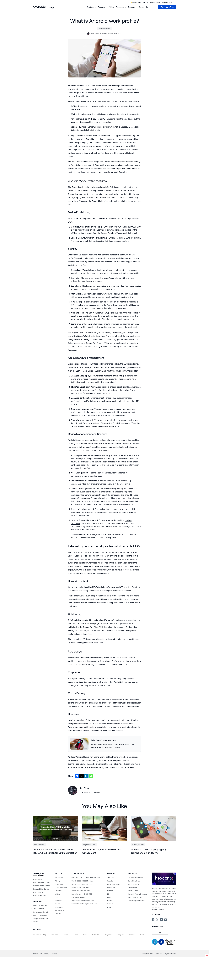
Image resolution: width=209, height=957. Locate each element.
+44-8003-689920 (82, 881)
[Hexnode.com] (39, 7)
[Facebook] (77, 776)
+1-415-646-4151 (78, 897)
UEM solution (73, 556)
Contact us (111, 887)
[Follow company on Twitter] (157, 919)
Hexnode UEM (37, 879)
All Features (59, 878)
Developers (59, 907)
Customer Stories (61, 887)
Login (160, 932)
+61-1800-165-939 (82, 884)
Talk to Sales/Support (135, 878)
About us (110, 878)
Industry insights (138, 845)
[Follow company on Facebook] (153, 919)
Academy (58, 900)
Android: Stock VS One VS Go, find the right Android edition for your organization (55, 851)
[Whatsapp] (91, 776)
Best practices (39, 845)
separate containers (115, 139)
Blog (108, 894)
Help (56, 897)
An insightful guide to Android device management (101, 851)
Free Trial (58, 914)
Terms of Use (37, 953)
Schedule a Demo (134, 881)
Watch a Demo (133, 884)
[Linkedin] (86, 776)
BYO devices (103, 149)
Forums (57, 904)
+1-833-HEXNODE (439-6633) (86, 878)
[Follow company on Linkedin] (161, 919)
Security (110, 881)
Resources (58, 891)
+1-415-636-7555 (82, 894)
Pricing (111, 7)
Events (109, 900)
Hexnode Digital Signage (41, 889)
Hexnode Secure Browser (41, 886)
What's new (136, 2)
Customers (59, 884)
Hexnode (87, 556)
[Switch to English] (207, 955)
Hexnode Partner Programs (137, 894)
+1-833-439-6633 (168, 2)
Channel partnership (135, 897)
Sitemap (110, 891)
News (109, 897)
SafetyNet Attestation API (96, 336)
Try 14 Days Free (167, 7)
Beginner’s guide (104, 28)
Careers (110, 904)
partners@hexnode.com (84, 904)
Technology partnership (136, 900)
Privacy (46, 953)
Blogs (51, 7)
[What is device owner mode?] (104, 744)
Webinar (58, 894)
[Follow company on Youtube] (165, 919)
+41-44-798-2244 (81, 891)
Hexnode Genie (38, 892)
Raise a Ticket (133, 891)
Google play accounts (107, 379)
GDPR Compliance (113, 884)
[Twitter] (81, 776)
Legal (109, 907)
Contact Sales (155, 2)
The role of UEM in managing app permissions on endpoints (149, 851)
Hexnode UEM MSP (39, 895)
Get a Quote (132, 887)
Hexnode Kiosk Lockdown (41, 882)
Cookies (54, 953)
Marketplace (59, 910)
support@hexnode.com (83, 900)
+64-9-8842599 (80, 887)
